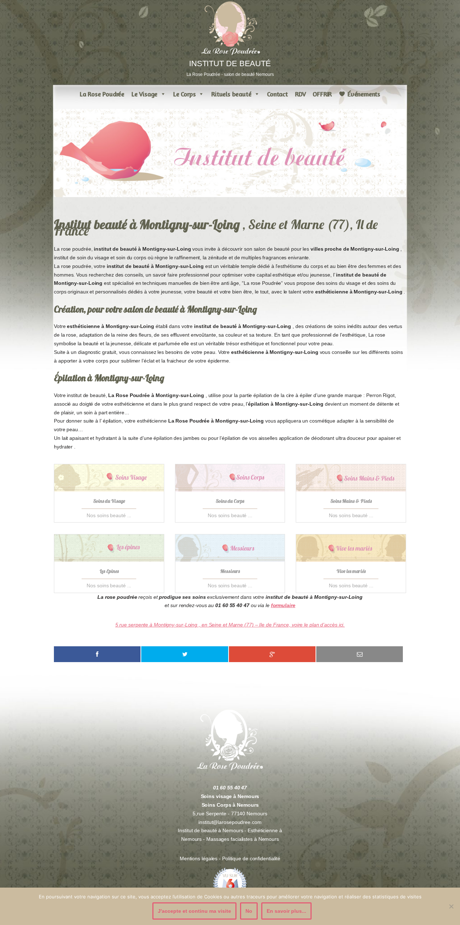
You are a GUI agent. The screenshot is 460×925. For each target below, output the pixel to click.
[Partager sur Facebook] (97, 654)
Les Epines (109, 571)
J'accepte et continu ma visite (194, 911)
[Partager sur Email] (359, 654)
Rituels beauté (231, 94)
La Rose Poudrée (102, 94)
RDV (300, 94)
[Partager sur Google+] (272, 654)
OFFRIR (322, 94)
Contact (277, 94)
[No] (451, 906)
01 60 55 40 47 (230, 787)
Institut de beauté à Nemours (210, 830)
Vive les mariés (350, 571)
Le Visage (144, 94)
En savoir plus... (286, 911)
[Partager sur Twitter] (184, 654)
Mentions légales (199, 858)
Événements (364, 94)
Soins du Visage (109, 501)
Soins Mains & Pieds (351, 501)
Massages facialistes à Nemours (242, 839)
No (248, 911)
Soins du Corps (230, 501)
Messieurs (230, 571)
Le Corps (184, 94)
